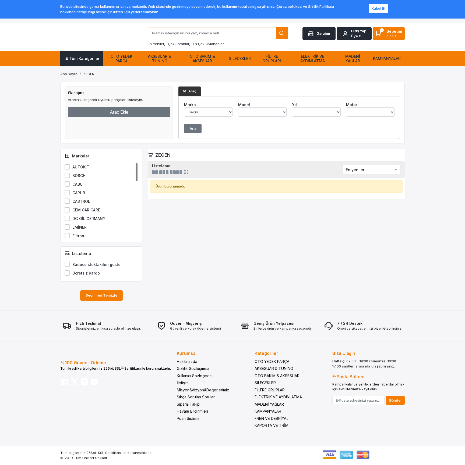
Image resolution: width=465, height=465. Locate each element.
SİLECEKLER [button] (240, 58)
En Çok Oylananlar (208, 44)
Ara (193, 128)
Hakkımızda (187, 361)
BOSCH (79, 175)
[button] (354, 33)
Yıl (294, 104)
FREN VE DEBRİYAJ (271, 418)
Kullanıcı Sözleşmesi (194, 375)
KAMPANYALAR (268, 411)
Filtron (78, 235)
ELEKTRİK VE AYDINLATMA (278, 397)
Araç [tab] (192, 91)
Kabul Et (378, 8)
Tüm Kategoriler (84, 58)
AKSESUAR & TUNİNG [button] (159, 58)
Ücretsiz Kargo (86, 273)
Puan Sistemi (188, 418)
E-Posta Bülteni (348, 376)
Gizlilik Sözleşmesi (193, 368)
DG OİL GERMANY (88, 218)
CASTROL (81, 201)
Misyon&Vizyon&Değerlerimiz (203, 390)
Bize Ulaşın (343, 353)
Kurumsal (186, 353)
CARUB (78, 192)
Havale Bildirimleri (192, 411)
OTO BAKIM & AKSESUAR (277, 375)
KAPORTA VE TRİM (271, 425)
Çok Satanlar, (179, 44)
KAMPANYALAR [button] (387, 58)
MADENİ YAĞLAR (269, 404)
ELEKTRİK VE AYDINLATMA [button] (312, 58)
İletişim (183, 382)
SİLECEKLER (265, 382)
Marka (190, 104)
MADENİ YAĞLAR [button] (352, 58)
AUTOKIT (80, 167)
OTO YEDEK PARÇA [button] (121, 58)
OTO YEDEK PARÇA (272, 361)
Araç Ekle (119, 112)
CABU (77, 184)
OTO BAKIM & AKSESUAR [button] (202, 58)
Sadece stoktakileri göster (97, 264)
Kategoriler (266, 353)
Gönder (395, 400)
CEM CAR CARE (86, 210)
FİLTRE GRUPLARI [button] (271, 58)
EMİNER (79, 227)
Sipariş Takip (188, 404)
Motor (351, 104)
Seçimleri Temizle (101, 295)
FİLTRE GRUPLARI (270, 390)
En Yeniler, (156, 44)
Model (244, 104)
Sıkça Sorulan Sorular (196, 397)
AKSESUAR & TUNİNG (274, 368)
